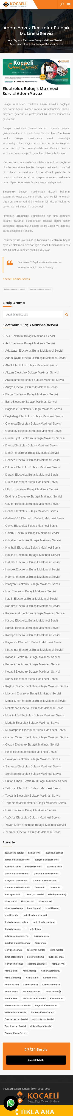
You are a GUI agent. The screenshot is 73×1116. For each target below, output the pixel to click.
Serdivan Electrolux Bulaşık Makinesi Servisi (33, 773)
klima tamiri (10, 901)
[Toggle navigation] (68, 4)
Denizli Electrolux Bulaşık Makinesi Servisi (32, 452)
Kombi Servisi (50, 977)
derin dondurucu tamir (44, 922)
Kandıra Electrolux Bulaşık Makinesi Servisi (32, 605)
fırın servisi (55, 887)
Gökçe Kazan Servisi (40, 1026)
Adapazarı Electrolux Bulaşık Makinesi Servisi (34, 350)
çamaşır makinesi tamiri (17, 873)
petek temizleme (35, 957)
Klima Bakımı (11, 971)
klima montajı (45, 901)
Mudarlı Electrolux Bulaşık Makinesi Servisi (32, 722)
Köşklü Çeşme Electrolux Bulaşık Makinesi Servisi (37, 686)
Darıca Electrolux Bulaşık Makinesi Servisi (31, 445)
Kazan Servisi (57, 998)
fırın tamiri (40, 887)
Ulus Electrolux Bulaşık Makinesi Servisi (30, 810)
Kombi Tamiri (11, 991)
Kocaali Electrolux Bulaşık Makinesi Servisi (32, 657)
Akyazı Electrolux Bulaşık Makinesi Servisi (32, 372)
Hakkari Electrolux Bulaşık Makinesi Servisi (32, 554)
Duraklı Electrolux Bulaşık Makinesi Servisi (32, 474)
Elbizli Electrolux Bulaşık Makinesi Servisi (31, 489)
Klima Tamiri (32, 977)
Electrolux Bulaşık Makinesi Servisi (42, 40)
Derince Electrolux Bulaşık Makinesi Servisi (32, 460)
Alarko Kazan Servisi (43, 1019)
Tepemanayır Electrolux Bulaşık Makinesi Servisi (35, 802)
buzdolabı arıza (54, 866)
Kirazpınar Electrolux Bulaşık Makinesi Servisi (34, 649)
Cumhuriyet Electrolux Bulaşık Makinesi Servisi (35, 438)
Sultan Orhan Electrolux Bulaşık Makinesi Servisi (36, 781)
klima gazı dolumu (14, 908)
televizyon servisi (35, 894)
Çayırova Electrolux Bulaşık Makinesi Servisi (33, 423)
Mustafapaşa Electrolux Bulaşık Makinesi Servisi (35, 729)
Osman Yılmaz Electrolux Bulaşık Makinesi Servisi (37, 737)
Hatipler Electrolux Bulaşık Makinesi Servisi (32, 562)
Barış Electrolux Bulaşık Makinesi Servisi (31, 401)
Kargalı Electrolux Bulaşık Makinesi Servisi (32, 627)
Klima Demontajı (13, 977)
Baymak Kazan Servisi (46, 1005)
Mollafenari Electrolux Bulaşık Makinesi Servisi (34, 708)
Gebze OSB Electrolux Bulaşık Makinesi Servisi (35, 518)
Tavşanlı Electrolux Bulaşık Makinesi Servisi (33, 795)
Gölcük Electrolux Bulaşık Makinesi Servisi (32, 533)
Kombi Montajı (30, 984)
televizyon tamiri (13, 894)
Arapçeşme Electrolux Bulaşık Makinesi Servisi (34, 379)
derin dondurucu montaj (35, 915)
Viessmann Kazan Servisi (17, 1005)
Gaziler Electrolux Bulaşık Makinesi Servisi (32, 503)
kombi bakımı (52, 908)
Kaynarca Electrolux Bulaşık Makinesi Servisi (33, 642)
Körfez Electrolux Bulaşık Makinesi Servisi (31, 678)
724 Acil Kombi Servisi (34, 998)
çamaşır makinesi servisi (17, 860)
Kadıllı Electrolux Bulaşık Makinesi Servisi (31, 598)
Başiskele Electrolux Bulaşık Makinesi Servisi (34, 408)
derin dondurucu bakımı (16, 922)
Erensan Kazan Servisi (16, 1019)
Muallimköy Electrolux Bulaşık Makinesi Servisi (34, 715)
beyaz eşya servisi (14, 853)
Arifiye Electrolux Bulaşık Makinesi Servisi (31, 387)
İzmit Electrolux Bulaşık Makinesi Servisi (30, 591)
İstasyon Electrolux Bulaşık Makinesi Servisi (33, 584)
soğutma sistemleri (37, 964)
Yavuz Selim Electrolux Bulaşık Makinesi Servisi (35, 824)
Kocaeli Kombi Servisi (16, 279)
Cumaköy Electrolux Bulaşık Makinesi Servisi (33, 430)
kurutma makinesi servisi (17, 887)
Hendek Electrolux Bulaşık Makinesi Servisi (32, 569)
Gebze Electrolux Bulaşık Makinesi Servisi (31, 511)
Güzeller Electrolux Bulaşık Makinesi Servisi (33, 540)
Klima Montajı (29, 971)
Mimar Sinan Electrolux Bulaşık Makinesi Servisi (35, 700)
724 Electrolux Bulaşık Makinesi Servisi (30, 336)
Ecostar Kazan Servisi (16, 1033)
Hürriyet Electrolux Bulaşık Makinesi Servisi (32, 576)
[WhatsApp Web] (11, 1103)
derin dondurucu (13, 929)
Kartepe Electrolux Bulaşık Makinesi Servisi (32, 635)
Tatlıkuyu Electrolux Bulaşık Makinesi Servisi (33, 788)
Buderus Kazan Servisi (42, 1012)
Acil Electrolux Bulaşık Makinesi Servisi (30, 343)
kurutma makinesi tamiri (45, 880)
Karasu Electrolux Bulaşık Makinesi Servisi (32, 620)
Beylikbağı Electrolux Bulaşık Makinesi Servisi (34, 416)
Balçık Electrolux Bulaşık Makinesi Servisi (31, 394)
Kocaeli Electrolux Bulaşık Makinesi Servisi (32, 664)
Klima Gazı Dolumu (50, 971)
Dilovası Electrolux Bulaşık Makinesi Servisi (32, 467)
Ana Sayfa (14, 40)
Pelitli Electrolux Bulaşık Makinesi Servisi (31, 751)
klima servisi (34, 853)
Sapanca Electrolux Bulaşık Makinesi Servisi (33, 766)
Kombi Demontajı (51, 984)
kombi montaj (34, 908)
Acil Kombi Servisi (32, 991)
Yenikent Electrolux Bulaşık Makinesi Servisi (33, 832)
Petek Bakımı (11, 998)
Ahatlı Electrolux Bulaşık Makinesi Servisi (31, 365)
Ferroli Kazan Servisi (15, 1026)
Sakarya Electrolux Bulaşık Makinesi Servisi (33, 759)
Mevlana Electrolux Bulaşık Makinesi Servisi (33, 693)
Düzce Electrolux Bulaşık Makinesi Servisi (31, 481)
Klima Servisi (58, 964)
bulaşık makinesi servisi (40, 289)
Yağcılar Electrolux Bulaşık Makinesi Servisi (32, 817)
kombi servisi (11, 915)
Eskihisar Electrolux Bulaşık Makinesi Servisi (33, 496)
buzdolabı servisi (54, 853)
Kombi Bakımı (12, 984)
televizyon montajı (57, 894)
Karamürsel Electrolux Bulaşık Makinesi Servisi (35, 613)
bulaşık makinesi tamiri (14, 289)
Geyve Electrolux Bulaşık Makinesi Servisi (31, 525)
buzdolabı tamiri (13, 866)
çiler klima (35, 929)
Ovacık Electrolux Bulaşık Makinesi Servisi (32, 744)
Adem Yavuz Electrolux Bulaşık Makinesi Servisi (35, 357)
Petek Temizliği (53, 991)
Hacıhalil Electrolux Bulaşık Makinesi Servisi (33, 547)
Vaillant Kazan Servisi (15, 1012)
